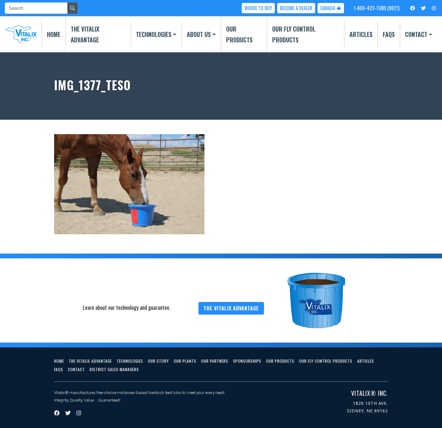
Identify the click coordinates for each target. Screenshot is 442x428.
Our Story (158, 361)
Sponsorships (247, 361)
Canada (328, 8)
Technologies (153, 34)
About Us (199, 34)
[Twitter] (423, 7)
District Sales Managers (114, 369)
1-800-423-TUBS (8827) (376, 8)
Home (53, 34)
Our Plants (185, 361)
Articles (361, 34)
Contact (416, 34)
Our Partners (214, 361)
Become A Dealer (296, 8)
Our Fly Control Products (293, 34)
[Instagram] (434, 7)
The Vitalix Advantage (85, 34)
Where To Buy (258, 8)
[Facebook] (412, 7)
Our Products (239, 34)
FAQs (389, 34)
